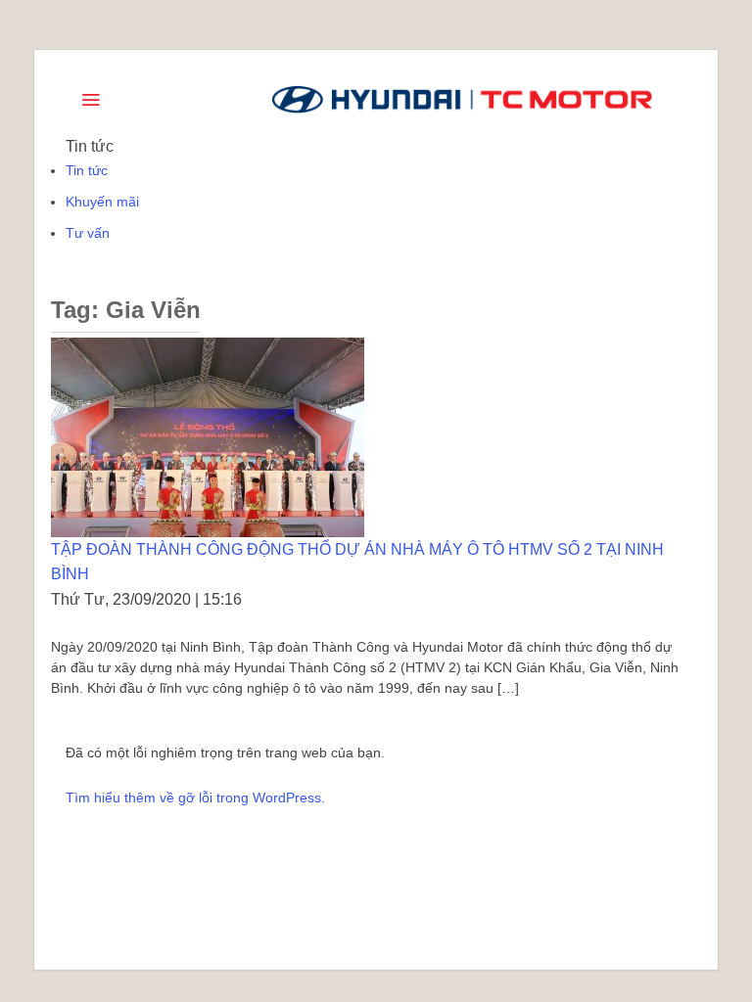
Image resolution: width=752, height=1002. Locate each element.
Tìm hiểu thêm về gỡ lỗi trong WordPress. (195, 797)
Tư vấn (88, 233)
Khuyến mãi (102, 201)
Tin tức (87, 170)
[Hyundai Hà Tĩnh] (462, 99)
